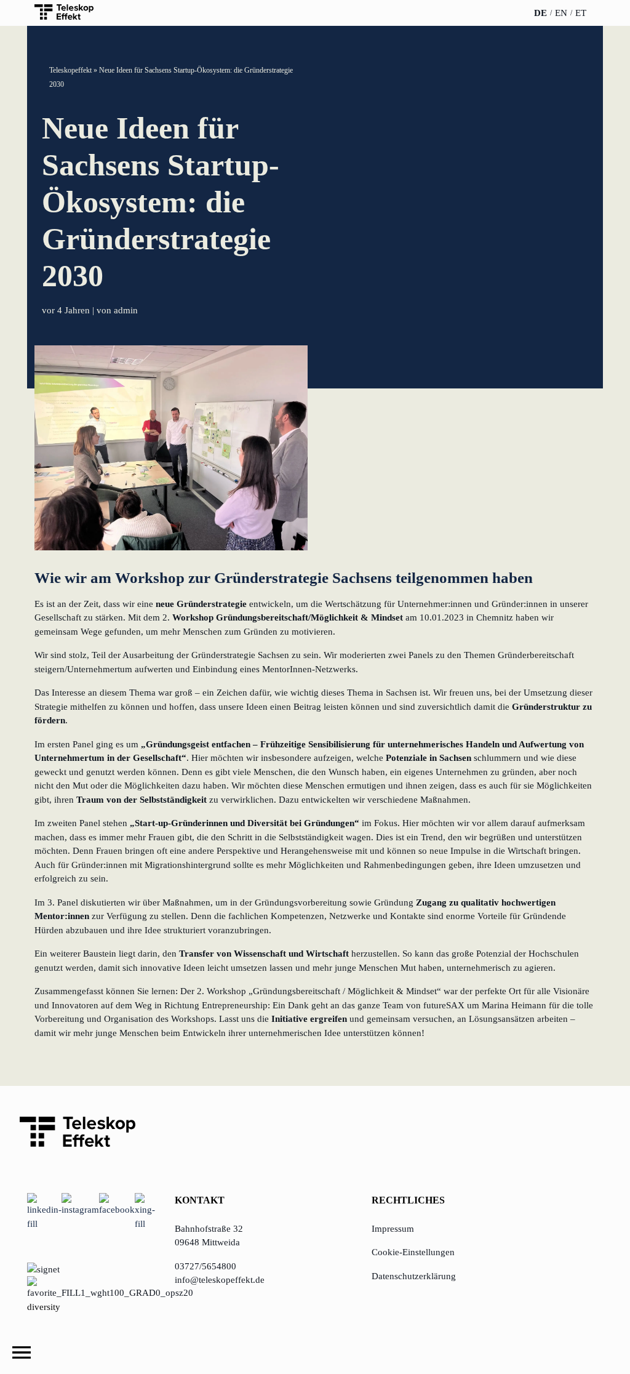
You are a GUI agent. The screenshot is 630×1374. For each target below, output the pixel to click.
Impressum (393, 1229)
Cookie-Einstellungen (413, 1252)
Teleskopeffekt (70, 70)
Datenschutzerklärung (414, 1276)
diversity (43, 1307)
